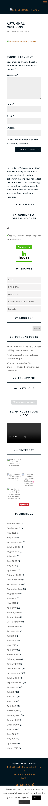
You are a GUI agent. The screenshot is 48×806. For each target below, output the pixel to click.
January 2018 (13, 664)
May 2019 (11, 603)
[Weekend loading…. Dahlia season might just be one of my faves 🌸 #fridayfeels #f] (28, 480)
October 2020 (13, 547)
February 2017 (13, 715)
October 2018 (13, 626)
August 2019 (13, 593)
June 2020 (12, 561)
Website (11, 128)
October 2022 (13, 528)
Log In (24, 778)
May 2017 (11, 701)
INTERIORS (13, 287)
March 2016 (12, 748)
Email (10, 116)
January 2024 (13, 523)
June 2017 (11, 696)
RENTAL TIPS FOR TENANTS (21, 301)
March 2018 (12, 654)
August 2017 (13, 687)
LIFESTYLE (13, 294)
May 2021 (11, 537)
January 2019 (13, 617)
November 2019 (14, 584)
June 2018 (12, 640)
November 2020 (14, 542)
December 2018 (14, 621)
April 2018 (12, 650)
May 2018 (11, 645)
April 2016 (12, 743)
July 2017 (11, 692)
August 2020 (13, 551)
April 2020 (12, 570)
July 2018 (11, 636)
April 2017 (11, 706)
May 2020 (12, 565)
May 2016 (11, 738)
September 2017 (14, 682)
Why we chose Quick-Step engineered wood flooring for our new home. (23, 367)
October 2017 (13, 678)
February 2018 (14, 659)
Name (10, 104)
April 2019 (12, 608)
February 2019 (14, 612)
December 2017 (14, 668)
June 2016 (11, 734)
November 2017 (14, 673)
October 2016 (13, 724)
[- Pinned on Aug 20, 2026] (28, 489)
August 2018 (13, 631)
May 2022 (11, 533)
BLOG (10, 279)
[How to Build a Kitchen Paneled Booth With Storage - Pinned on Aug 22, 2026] (14, 462)
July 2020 (11, 556)
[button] (45, 3)
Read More (24, 802)
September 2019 (15, 589)
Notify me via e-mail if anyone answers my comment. (22, 141)
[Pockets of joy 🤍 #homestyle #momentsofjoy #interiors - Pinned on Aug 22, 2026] (14, 477)
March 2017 (12, 710)
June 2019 (11, 598)
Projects (12, 309)
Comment (12, 75)
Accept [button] (36, 798)
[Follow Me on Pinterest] (24, 505)
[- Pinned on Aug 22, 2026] (28, 459)
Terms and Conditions (24, 774)
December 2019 (14, 579)
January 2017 (13, 720)
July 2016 (11, 729)
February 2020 (14, 575)
